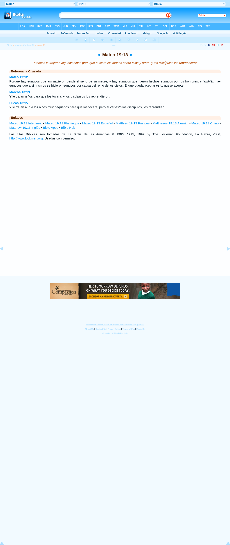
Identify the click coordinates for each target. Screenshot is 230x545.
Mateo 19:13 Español (97, 123)
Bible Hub (68, 127)
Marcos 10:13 (19, 92)
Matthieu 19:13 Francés (133, 123)
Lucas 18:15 (18, 103)
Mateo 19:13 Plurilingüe (62, 123)
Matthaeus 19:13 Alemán (170, 123)
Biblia (9, 45)
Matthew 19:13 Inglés (24, 127)
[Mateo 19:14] (225, 257)
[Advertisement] (115, 254)
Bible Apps (50, 127)
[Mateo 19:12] (4, 257)
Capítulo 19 (28, 45)
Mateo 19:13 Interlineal (25, 123)
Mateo (18, 45)
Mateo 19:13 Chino (205, 123)
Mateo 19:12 (18, 77)
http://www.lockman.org (26, 138)
